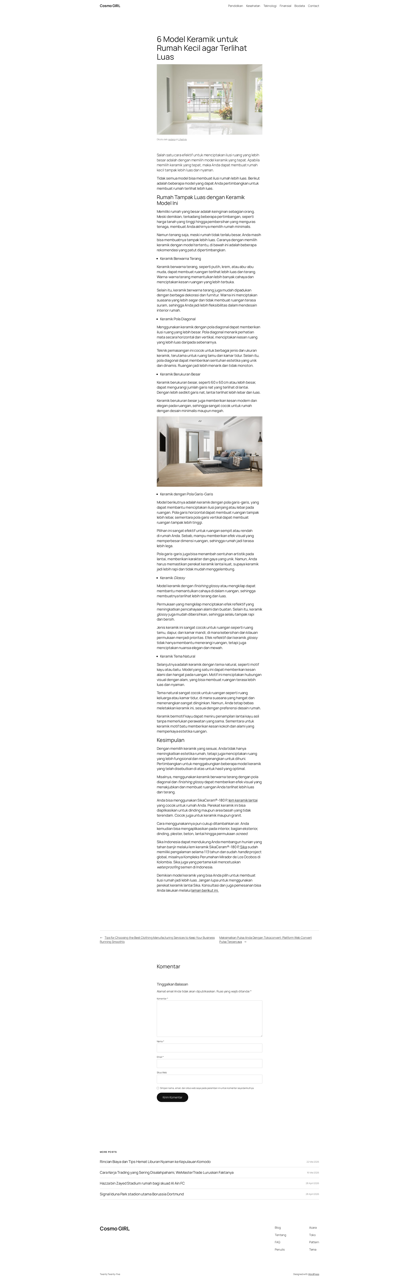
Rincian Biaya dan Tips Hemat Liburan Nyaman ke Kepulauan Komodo (155, 1162)
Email (160, 1056)
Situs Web (162, 1072)
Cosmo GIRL (110, 5)
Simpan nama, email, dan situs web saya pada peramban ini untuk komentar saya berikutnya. (207, 1088)
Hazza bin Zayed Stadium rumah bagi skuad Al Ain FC (142, 1183)
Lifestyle (182, 139)
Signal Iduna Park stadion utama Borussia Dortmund (142, 1194)
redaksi (171, 139)
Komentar (162, 998)
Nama (160, 1041)
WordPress (313, 1274)
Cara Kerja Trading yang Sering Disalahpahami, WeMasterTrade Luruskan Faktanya (167, 1172)
